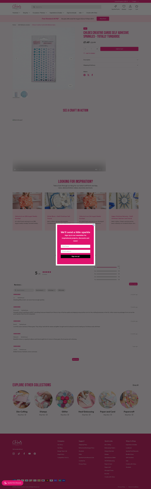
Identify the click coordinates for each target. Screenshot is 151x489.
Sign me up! (76, 256)
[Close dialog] (93, 225)
